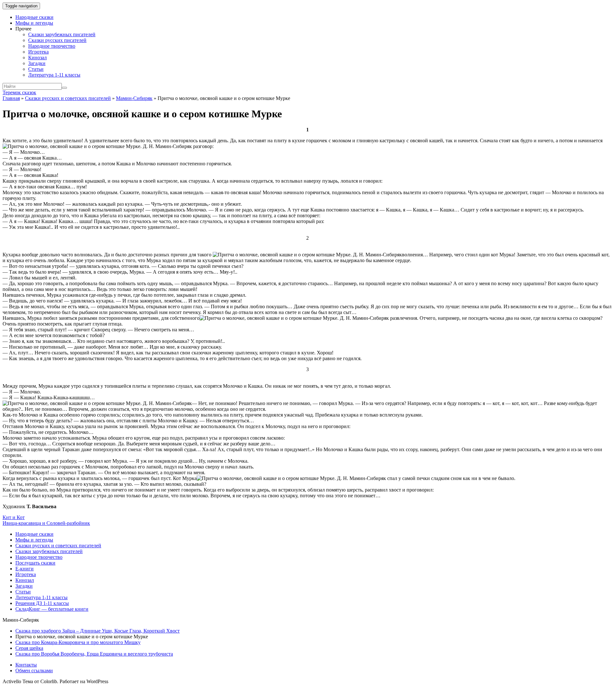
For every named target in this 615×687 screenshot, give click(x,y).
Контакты (26, 664)
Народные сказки (34, 17)
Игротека (38, 51)
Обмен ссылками (34, 670)
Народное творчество (51, 46)
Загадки (36, 63)
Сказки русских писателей (57, 40)
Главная (11, 98)
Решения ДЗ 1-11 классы (42, 603)
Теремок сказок (19, 92)
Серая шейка (29, 648)
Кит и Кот (14, 517)
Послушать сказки (35, 563)
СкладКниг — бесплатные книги (51, 609)
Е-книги (24, 568)
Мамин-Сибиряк (134, 98)
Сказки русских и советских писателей (68, 98)
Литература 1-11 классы (54, 75)
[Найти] (64, 88)
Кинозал (37, 57)
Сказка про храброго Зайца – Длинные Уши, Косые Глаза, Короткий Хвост (97, 630)
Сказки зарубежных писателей (61, 34)
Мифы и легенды (34, 23)
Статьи (36, 69)
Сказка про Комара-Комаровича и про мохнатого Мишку (78, 642)
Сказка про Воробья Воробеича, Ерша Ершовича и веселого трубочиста (94, 654)
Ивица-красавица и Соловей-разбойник (46, 523)
